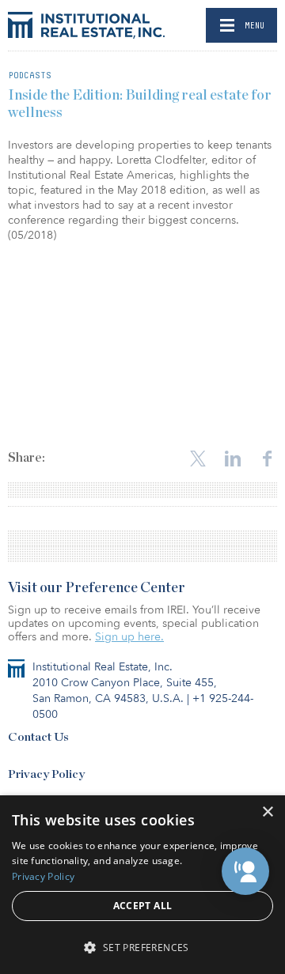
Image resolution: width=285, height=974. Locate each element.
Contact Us (38, 737)
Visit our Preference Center (96, 588)
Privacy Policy (46, 774)
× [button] (267, 812)
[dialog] (142, 884)
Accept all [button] (143, 905)
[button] (245, 871)
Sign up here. (129, 636)
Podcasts (29, 75)
